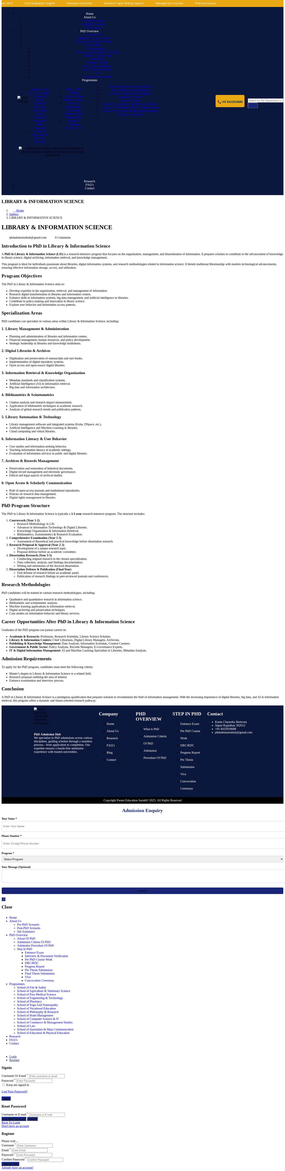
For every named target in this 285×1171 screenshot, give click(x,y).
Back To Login (11, 1122)
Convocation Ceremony (97, 76)
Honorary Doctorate (66, 3)
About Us (90, 17)
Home (89, 13)
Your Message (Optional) (16, 867)
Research (89, 181)
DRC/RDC (97, 59)
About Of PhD (93, 34)
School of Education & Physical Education (40, 136)
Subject (13, 214)
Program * (8, 853)
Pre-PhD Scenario (93, 20)
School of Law (130, 100)
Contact (89, 188)
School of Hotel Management (73, 115)
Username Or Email (14, 1076)
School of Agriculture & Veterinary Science (130, 104)
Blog (110, 752)
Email (5, 1150)
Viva (97, 73)
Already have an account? (17, 1167)
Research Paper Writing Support (111, 3)
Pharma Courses (192, 3)
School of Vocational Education (130, 90)
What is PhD (151, 729)
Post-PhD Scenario (93, 24)
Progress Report (97, 62)
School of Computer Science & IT (74, 124)
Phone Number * (12, 836)
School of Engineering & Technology (74, 107)
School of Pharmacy (130, 97)
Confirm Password (13, 1159)
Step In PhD (93, 45)
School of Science (40, 98)
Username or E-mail (14, 1114)
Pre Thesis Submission (97, 66)
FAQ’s (90, 184)
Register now (10, 1163)
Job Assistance (93, 27)
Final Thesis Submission (97, 69)
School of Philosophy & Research (130, 86)
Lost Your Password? (15, 1091)
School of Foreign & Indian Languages (39, 122)
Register (14, 1060)
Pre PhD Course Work (97, 55)
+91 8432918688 (225, 729)
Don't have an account (15, 1126)
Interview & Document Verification (97, 52)
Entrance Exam (97, 48)
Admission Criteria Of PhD (93, 38)
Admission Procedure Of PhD (93, 41)
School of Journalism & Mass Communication (130, 107)
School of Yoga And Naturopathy (130, 93)
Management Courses (156, 3)
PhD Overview (89, 31)
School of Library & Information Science (40, 109)
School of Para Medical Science (74, 98)
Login (13, 1056)
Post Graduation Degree (26, 3)
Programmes (89, 80)
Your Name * (9, 818)
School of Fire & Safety (73, 91)
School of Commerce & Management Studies (130, 111)
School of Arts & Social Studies (39, 91)
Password (7, 1080)
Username (8, 1145)
